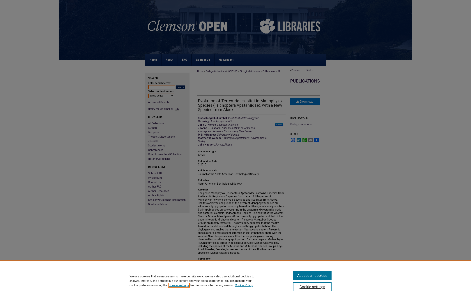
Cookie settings (179, 285)
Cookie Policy (244, 285)
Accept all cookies (312, 275)
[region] (235, 280)
